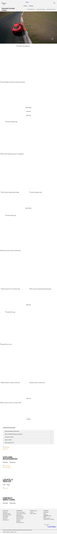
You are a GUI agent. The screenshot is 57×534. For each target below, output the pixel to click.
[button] (52, 39)
